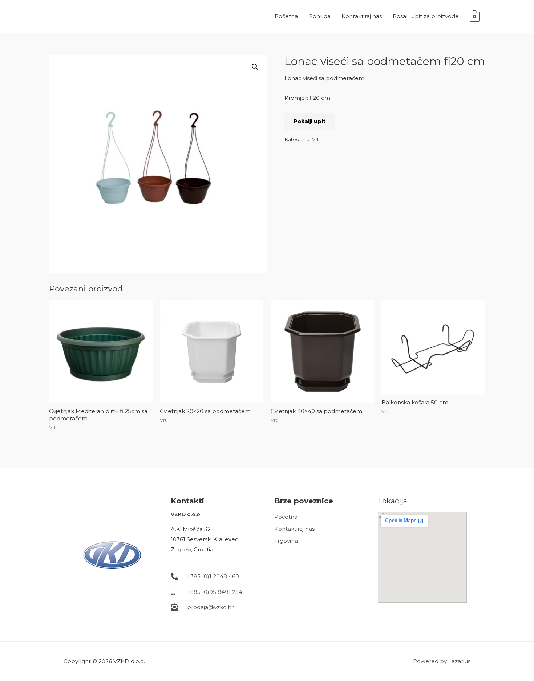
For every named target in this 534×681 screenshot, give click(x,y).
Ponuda (320, 16)
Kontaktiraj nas (361, 16)
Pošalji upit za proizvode (426, 16)
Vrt (315, 139)
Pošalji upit (309, 121)
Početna (286, 16)
